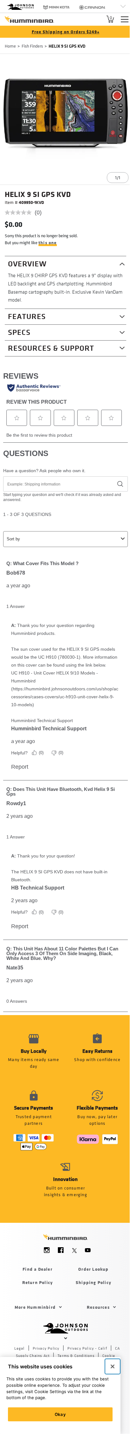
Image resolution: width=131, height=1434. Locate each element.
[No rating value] (20, 212)
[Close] (113, 1366)
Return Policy (37, 1282)
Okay (60, 1414)
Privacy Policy (46, 1348)
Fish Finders (32, 46)
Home (10, 46)
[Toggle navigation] (125, 19)
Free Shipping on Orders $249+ (66, 32)
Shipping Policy (93, 1282)
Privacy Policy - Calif (87, 1348)
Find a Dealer (37, 1269)
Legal (19, 1348)
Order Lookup (93, 1269)
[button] (97, 1055)
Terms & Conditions (76, 1355)
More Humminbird (35, 1307)
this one (47, 242)
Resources (98, 1307)
